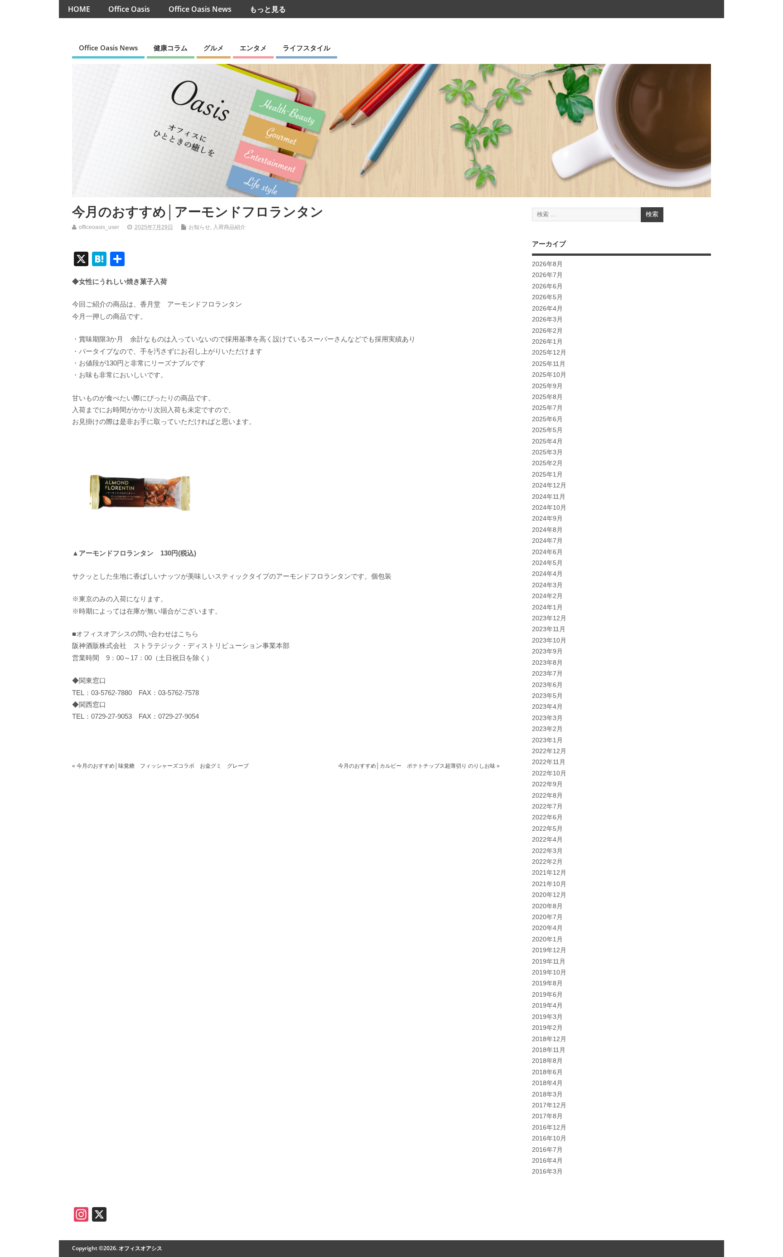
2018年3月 (547, 1094)
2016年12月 (549, 1127)
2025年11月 (549, 364)
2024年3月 (547, 585)
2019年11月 (549, 961)
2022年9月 (547, 784)
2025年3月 (547, 452)
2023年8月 (547, 662)
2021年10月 (549, 884)
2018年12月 (549, 1039)
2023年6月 (547, 685)
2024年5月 (547, 563)
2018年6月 (547, 1072)
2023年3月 (547, 718)
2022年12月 (549, 751)
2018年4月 (547, 1083)
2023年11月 (549, 629)
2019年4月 (547, 1005)
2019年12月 (549, 950)
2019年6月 (547, 994)
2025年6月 (547, 419)
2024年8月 (547, 529)
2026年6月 (547, 286)
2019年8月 (547, 983)
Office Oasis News (200, 9)
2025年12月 (549, 352)
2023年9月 (547, 651)
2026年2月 (547, 330)
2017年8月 (547, 1116)
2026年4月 (547, 308)
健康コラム (171, 47)
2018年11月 (549, 1050)
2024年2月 (547, 596)
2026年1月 (547, 341)
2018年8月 (547, 1060)
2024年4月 (547, 573)
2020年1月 (547, 939)
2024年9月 (547, 518)
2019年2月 (547, 1027)
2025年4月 (547, 441)
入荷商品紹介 (229, 227)
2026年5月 (547, 297)
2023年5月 (547, 695)
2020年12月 (549, 895)
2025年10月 (549, 374)
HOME (79, 9)
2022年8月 (547, 795)
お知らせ (199, 227)
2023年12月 (549, 618)
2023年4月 (547, 706)
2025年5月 (547, 430)
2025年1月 (547, 474)
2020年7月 (547, 917)
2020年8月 (547, 906)
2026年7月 (547, 275)
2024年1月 (547, 607)
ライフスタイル (306, 47)
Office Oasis (129, 9)
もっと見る (268, 9)
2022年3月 (547, 851)
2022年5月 (547, 828)
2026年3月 (547, 319)
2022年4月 (547, 839)
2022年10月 (549, 773)
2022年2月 (547, 861)
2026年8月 (547, 264)
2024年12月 (549, 485)
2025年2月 (547, 463)
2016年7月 (547, 1149)
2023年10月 (549, 640)
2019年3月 (547, 1016)
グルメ (213, 47)
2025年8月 (547, 397)
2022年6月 (547, 817)
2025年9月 (547, 386)
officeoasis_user (99, 227)
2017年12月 (549, 1105)
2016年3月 (547, 1171)
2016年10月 (549, 1138)
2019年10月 (549, 972)
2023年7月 (547, 673)
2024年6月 (547, 552)
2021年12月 (549, 872)
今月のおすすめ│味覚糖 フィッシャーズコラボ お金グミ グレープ (163, 766)
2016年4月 (547, 1160)
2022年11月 (549, 762)
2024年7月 (547, 540)
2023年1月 (547, 740)
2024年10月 (549, 507)
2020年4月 (547, 928)
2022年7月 (547, 806)
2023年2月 (547, 729)
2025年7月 (547, 407)
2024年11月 (549, 496)
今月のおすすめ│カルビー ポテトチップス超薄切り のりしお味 (416, 766)
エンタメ (253, 47)
